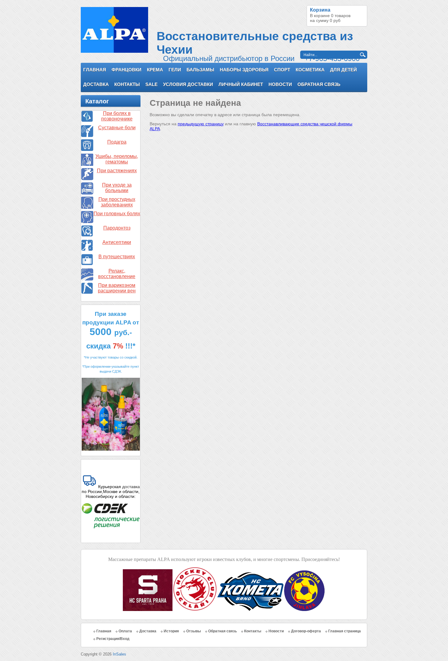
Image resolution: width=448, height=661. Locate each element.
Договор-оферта (306, 631)
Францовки (126, 69)
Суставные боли (117, 127)
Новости (280, 84)
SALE (151, 84)
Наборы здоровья (244, 69)
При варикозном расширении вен (117, 288)
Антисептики (116, 242)
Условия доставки (188, 84)
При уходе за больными (117, 187)
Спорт (282, 69)
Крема (155, 69)
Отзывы (193, 631)
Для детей (343, 69)
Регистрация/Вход (113, 639)
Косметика (310, 69)
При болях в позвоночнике (117, 116)
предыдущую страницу (201, 123)
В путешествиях (116, 256)
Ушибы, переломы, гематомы (116, 159)
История (171, 631)
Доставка (96, 84)
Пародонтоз (116, 227)
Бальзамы (200, 69)
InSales (119, 654)
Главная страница (344, 631)
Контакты (127, 84)
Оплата (125, 631)
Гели (175, 69)
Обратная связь (318, 84)
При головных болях (117, 213)
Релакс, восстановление (116, 273)
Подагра (116, 142)
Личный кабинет (241, 84)
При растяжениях (117, 170)
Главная (94, 69)
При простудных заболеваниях (116, 202)
